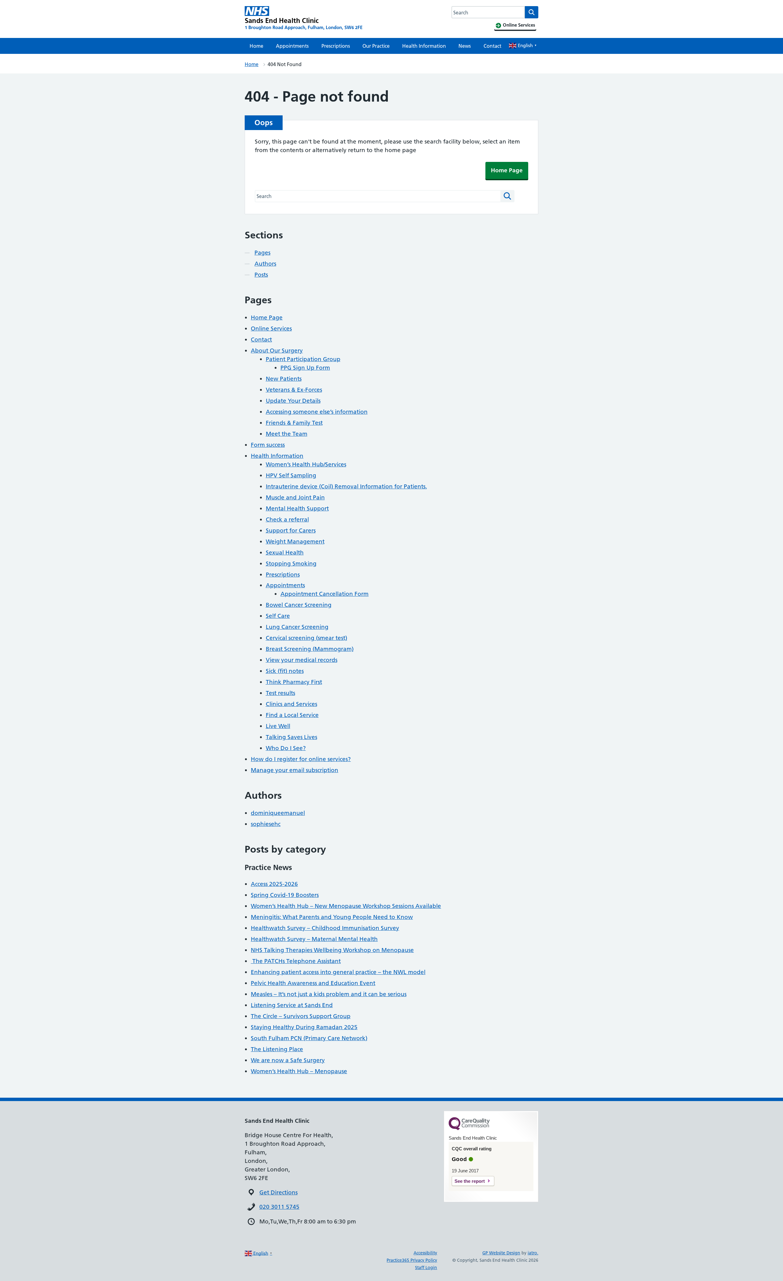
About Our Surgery (277, 350)
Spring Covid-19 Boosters (285, 894)
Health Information (424, 46)
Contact (492, 46)
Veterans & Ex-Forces (294, 389)
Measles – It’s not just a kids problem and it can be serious (328, 994)
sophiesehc (265, 823)
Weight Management (295, 541)
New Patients (284, 378)
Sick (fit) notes (285, 670)
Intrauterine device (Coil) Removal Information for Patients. (346, 486)
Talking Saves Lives (291, 737)
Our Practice (376, 46)
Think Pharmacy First (294, 681)
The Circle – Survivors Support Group (301, 1016)
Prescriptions (335, 46)
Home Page (507, 170)
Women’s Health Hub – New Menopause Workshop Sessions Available (346, 905)
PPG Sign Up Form (305, 367)
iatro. (533, 1253)
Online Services (271, 328)
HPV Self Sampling (291, 475)
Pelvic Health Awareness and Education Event (313, 983)
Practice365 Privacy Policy (412, 1260)
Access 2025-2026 (274, 883)
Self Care (278, 615)
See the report (470, 1181)
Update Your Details (293, 400)
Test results (280, 693)
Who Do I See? (286, 748)
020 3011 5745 (279, 1206)
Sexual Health (285, 552)
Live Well (278, 726)
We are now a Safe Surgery (288, 1060)
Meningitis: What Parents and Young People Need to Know (332, 917)
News (464, 46)
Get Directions (278, 1192)
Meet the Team (286, 433)
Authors (265, 263)
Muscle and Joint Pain (295, 497)
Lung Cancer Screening (297, 626)
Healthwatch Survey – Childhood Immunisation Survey (325, 928)
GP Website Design (501, 1253)
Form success (268, 444)
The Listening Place (277, 1049)
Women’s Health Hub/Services (306, 464)
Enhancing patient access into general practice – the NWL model (338, 972)
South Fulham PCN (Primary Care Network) (309, 1038)
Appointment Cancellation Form (324, 593)
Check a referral (287, 519)
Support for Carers (291, 530)
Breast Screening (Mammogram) (310, 648)
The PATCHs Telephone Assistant (296, 961)
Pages (262, 252)
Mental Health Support (297, 508)
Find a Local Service (292, 715)
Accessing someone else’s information (317, 411)
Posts (261, 274)
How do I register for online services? (301, 759)
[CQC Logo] (469, 1128)
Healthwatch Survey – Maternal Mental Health (314, 939)
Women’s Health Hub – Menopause (299, 1071)
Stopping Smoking (291, 563)
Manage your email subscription (294, 770)
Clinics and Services (291, 704)
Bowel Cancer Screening (299, 604)
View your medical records (301, 659)
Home (256, 46)
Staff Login (426, 1267)
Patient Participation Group (303, 359)
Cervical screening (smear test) (306, 637)
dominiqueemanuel (278, 812)
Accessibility (425, 1253)
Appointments (292, 46)
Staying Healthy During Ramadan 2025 (304, 1027)
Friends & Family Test (294, 422)
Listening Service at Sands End (292, 1005)
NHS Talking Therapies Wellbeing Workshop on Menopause (332, 950)
